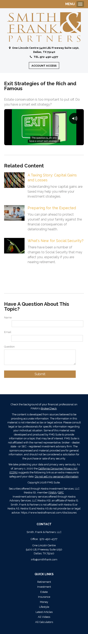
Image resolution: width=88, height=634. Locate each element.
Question (9, 346)
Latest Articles (44, 612)
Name (8, 317)
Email (7, 332)
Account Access (44, 65)
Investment (44, 586)
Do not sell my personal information (56, 476)
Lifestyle (44, 606)
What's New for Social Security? (55, 241)
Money (44, 601)
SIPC (61, 492)
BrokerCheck (49, 408)
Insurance (44, 596)
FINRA (52, 492)
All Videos (44, 616)
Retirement (44, 581)
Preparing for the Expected (52, 208)
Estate (44, 591)
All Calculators (44, 622)
